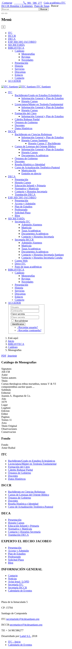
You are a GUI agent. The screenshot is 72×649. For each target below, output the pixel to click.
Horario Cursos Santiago (34, 140)
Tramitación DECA (25, 194)
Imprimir (12, 355)
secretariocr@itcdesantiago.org (26, 624)
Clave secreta (18, 314)
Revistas (25, 56)
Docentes (20, 125)
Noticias (12, 578)
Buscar (54, 5)
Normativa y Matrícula (27, 188)
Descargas (20, 71)
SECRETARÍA (16, 44)
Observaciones (9, 428)
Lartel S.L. (25, 636)
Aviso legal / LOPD (18, 581)
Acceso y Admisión (25, 203)
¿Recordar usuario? (27, 327)
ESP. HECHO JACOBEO (22, 41)
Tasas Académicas (31, 230)
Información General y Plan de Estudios (42, 98)
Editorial (5, 392)
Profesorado (21, 209)
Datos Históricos (23, 128)
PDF (3, 355)
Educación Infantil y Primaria (30, 185)
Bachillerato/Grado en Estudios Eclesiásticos (38, 95)
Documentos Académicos (34, 155)
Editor (4, 413)
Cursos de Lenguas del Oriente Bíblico (35, 146)
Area (4, 422)
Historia (19, 65)
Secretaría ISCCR (24, 239)
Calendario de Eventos (20, 590)
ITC (10, 32)
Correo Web (21, 260)
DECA (12, 38)
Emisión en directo (31, 173)
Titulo (4, 380)
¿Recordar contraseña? (29, 330)
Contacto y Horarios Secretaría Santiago (42, 254)
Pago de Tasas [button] (41, 6)
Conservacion (8, 431)
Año (3, 398)
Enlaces (19, 75)
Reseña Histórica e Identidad (30, 164)
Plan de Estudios (23, 206)
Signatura (6, 368)
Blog (17, 215)
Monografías (28, 53)
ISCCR (12, 35)
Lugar (4, 404)
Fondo (4, 444)
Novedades (27, 59)
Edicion (5, 410)
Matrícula (26, 227)
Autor (4, 374)
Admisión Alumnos (31, 224)
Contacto (19, 78)
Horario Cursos (29, 101)
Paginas (5, 416)
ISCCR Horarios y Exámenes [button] (17, 6)
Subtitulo (6, 389)
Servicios (19, 68)
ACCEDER (14, 81)
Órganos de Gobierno (26, 122)
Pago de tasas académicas (28, 266)
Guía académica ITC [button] (55, 2)
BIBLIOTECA (16, 47)
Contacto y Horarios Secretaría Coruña (41, 257)
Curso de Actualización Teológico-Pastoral (37, 167)
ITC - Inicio (14, 641)
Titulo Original (9, 425)
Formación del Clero (26, 113)
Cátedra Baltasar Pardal (27, 119)
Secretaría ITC (22, 221)
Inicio (11, 341)
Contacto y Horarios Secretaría (31, 191)
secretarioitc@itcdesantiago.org (22, 619)
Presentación (21, 62)
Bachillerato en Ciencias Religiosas (33, 134)
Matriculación (28, 170)
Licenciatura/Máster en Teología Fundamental (39, 104)
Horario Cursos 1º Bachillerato (44, 143)
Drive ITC (20, 263)
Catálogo (19, 50)
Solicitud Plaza (22, 212)
